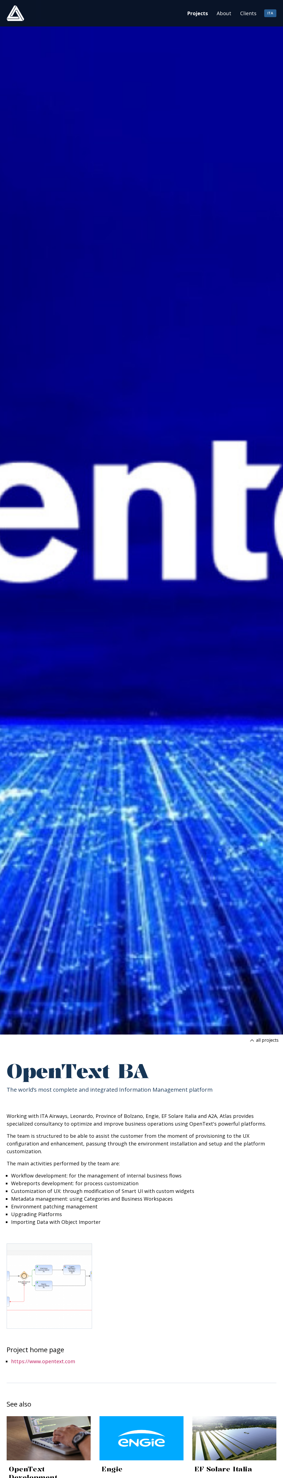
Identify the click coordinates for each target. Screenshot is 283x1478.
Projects (197, 13)
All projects (267, 1040)
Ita (270, 13)
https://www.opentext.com (43, 1361)
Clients (248, 13)
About (224, 13)
